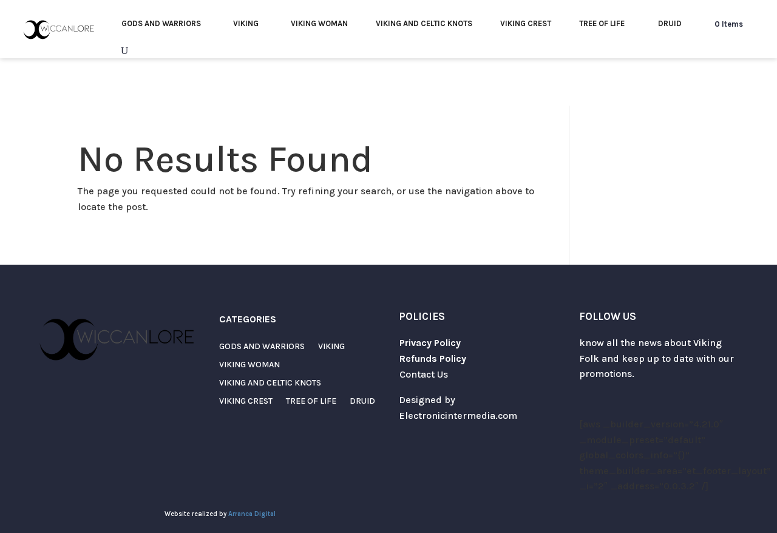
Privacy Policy (430, 342)
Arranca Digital (252, 514)
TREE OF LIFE (602, 23)
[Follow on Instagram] (613, 402)
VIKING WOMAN (319, 23)
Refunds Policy (432, 358)
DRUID (670, 23)
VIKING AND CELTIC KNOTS (424, 23)
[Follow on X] (589, 402)
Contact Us (423, 374)
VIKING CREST (525, 23)
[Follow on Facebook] (637, 402)
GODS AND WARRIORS (161, 23)
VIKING (246, 23)
